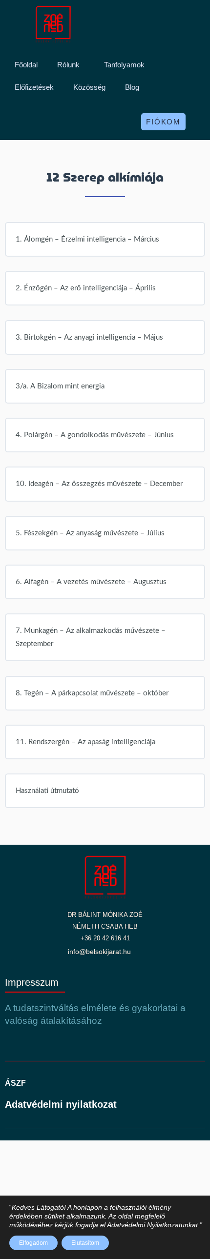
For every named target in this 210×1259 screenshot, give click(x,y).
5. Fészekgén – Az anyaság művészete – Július (90, 533)
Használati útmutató (47, 790)
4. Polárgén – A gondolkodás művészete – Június (95, 435)
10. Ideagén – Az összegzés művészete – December (99, 483)
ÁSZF (15, 1082)
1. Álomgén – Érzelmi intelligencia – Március (87, 239)
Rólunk (68, 65)
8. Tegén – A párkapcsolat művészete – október (92, 693)
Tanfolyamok (124, 65)
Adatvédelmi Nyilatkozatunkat (152, 1225)
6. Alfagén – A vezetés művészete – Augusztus (91, 582)
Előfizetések (34, 87)
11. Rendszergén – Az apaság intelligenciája (85, 742)
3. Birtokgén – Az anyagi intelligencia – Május (89, 337)
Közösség (89, 87)
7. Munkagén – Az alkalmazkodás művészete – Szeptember (91, 637)
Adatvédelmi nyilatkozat (61, 1104)
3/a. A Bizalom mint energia (60, 386)
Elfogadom (33, 1242)
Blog (132, 87)
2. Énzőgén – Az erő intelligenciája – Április (86, 288)
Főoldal (26, 65)
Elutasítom (85, 1242)
